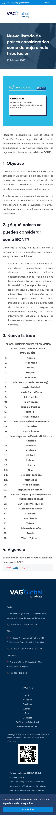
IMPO (15, 568)
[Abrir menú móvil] (52, 14)
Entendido (28, 809)
